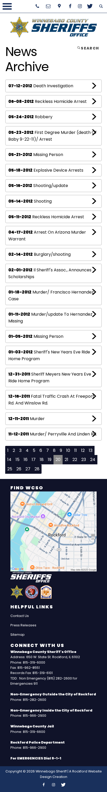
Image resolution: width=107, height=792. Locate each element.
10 (68, 450)
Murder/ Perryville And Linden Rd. (52, 434)
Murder (26, 419)
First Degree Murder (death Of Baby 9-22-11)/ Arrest (52, 135)
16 (26, 460)
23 (83, 460)
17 (34, 460)
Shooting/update (38, 186)
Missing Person (35, 155)
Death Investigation (40, 86)
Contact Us (19, 616)
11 (75, 450)
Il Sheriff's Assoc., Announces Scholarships (49, 273)
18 (42, 460)
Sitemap (17, 634)
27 (27, 469)
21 (66, 460)
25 (9, 469)
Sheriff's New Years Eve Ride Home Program (49, 355)
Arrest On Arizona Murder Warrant (47, 235)
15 (17, 460)
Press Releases (23, 625)
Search (89, 48)
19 (49, 460)
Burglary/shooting (39, 254)
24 (92, 460)
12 (83, 450)
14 (9, 460)
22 (74, 460)
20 (58, 460)
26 (18, 469)
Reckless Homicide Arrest (47, 101)
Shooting (30, 201)
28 (37, 469)
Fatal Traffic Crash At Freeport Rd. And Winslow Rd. (51, 399)
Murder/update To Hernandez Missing (50, 317)
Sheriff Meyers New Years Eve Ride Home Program (49, 377)
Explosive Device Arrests (45, 170)
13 (90, 450)
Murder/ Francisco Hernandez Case (51, 295)
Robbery (30, 117)
